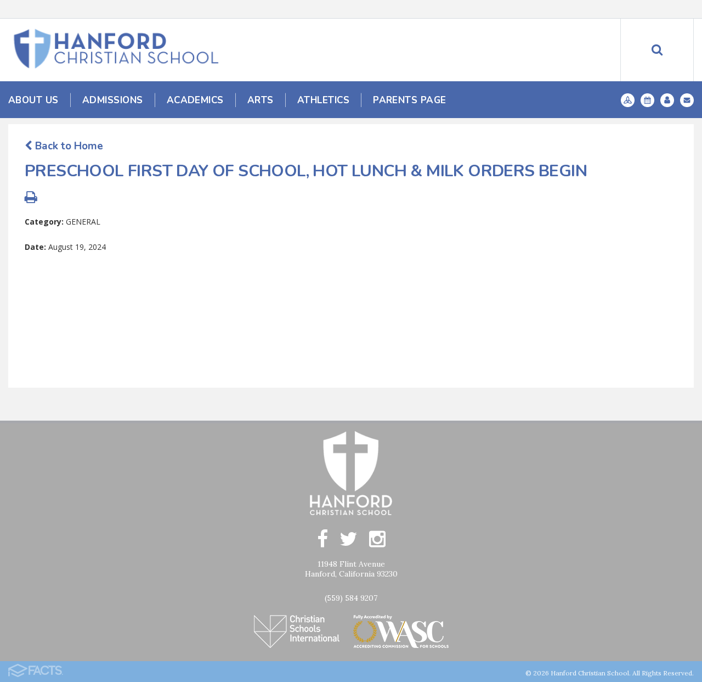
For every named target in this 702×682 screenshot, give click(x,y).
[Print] (31, 199)
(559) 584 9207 (351, 598)
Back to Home (67, 146)
